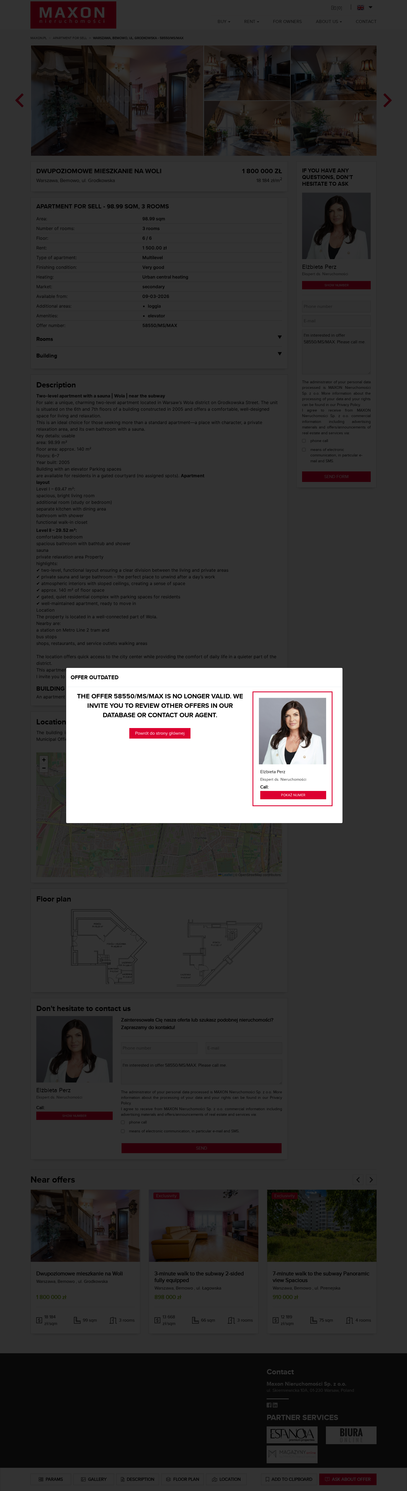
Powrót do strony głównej (160, 733)
